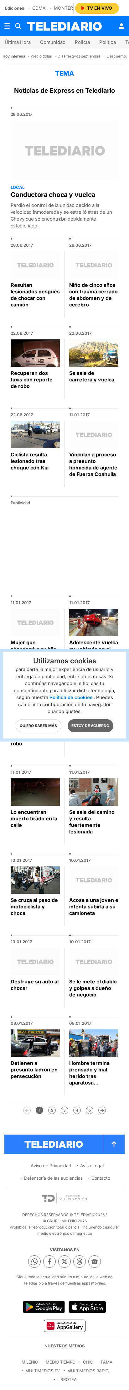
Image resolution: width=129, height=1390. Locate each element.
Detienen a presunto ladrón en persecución (34, 1069)
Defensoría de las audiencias (53, 1178)
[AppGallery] (64, 1325)
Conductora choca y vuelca (53, 194)
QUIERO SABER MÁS (38, 725)
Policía (82, 42)
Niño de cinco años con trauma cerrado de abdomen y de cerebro (93, 295)
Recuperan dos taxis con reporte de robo (32, 379)
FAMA (106, 1362)
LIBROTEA (67, 1379)
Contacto (100, 1178)
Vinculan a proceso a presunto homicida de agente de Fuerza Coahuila (93, 464)
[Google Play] (44, 1307)
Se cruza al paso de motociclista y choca (34, 906)
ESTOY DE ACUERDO (90, 725)
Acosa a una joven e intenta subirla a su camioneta (93, 906)
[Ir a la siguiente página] (102, 1110)
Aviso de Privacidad (51, 1165)
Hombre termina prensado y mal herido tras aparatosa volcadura (89, 1076)
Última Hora (18, 42)
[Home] (64, 26)
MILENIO (30, 1362)
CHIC (88, 1362)
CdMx (39, 8)
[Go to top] (114, 1144)
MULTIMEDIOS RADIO (88, 1370)
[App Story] (87, 1307)
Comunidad (52, 42)
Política (107, 42)
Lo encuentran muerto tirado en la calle (34, 818)
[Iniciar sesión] (121, 26)
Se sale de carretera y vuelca (91, 376)
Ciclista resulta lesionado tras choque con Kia (30, 461)
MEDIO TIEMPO (60, 1362)
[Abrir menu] (7, 26)
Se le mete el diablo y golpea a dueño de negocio (93, 988)
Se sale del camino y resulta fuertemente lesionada (92, 822)
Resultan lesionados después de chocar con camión (35, 295)
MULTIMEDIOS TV (42, 1370)
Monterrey (67, 8)
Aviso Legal (92, 1165)
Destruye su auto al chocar (35, 984)
